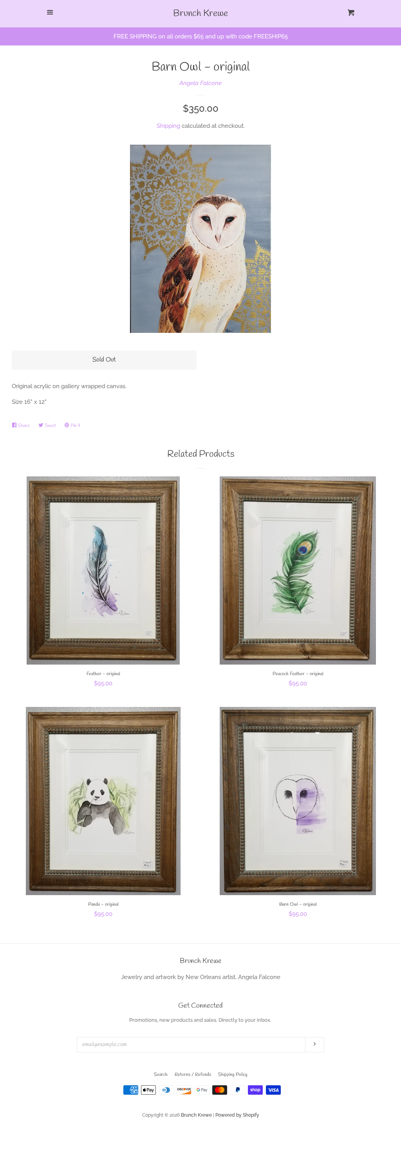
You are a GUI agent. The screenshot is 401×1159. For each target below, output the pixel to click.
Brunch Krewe (200, 13)
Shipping (168, 125)
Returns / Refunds (193, 1075)
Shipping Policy (232, 1075)
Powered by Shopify (237, 1115)
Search (161, 1075)
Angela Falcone (200, 83)
